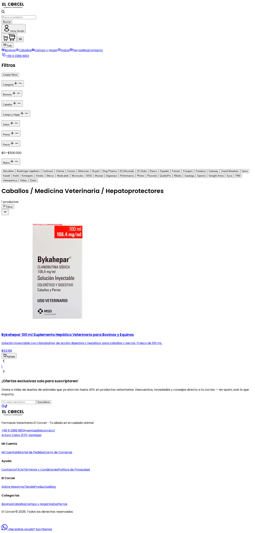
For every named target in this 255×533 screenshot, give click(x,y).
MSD (89, 175)
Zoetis (33, 180)
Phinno (140, 175)
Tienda (29, 487)
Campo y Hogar (46, 50)
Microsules (77, 175)
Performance (127, 175)
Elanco (153, 171)
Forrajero (188, 171)
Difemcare (83, 171)
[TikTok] (5, 406)
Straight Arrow (216, 175)
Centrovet (48, 171)
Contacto (96, 50)
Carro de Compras (58, 452)
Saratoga (189, 175)
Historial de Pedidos (30, 452)
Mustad (99, 175)
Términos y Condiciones (40, 469)
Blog (85, 50)
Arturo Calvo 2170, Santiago (21, 435)
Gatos (65, 50)
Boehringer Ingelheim (28, 171)
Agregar (11, 356)
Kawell (6, 175)
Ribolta (177, 175)
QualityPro (165, 175)
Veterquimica (10, 180)
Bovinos (10, 50)
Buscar (7, 21)
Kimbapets (27, 175)
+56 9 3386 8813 (12, 430)
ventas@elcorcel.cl (40, 430)
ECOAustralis (127, 171)
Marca (6, 162)
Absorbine (8, 171)
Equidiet (164, 171)
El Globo (142, 171)
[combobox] (5, 212)
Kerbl (16, 175)
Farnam (176, 171)
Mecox (50, 175)
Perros (77, 50)
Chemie (60, 171)
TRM (237, 175)
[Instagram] (2, 406)
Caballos (25, 50)
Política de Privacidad (74, 469)
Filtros (9, 206)
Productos (41, 487)
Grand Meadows (230, 171)
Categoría (8, 84)
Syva (229, 175)
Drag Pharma (109, 171)
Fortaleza (201, 171)
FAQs (19, 469)
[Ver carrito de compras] (9, 37)
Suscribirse (44, 402)
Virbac (23, 180)
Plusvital (152, 175)
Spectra (201, 175)
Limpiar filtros (10, 74)
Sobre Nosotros (12, 487)
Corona (71, 171)
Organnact (111, 175)
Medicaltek (63, 175)
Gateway (213, 171)
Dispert (95, 171)
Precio (6, 144)
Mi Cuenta (8, 452)
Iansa (245, 171)
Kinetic (40, 175)
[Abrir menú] (20, 39)
